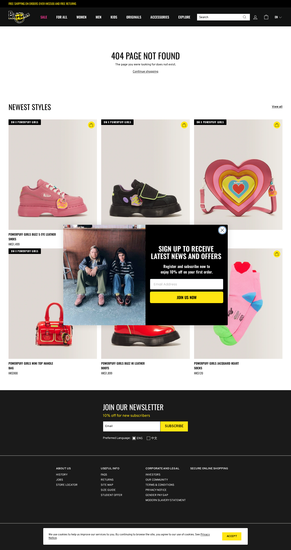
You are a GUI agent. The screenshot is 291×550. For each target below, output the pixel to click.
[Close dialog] (222, 230)
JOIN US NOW (187, 297)
